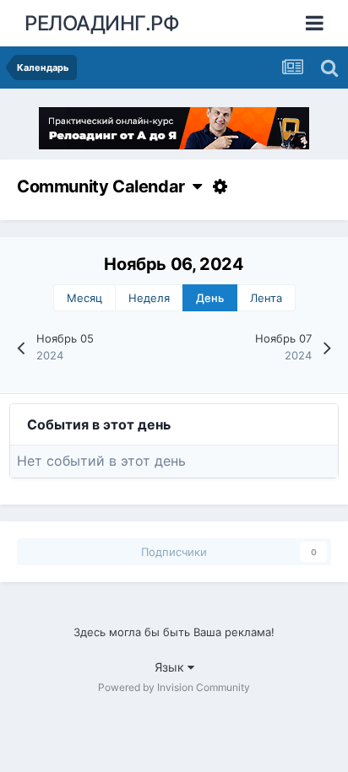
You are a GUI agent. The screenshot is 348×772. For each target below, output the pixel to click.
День (210, 298)
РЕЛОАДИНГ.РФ (101, 23)
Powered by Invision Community (174, 687)
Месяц (84, 298)
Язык (171, 667)
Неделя (149, 298)
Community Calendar (105, 186)
